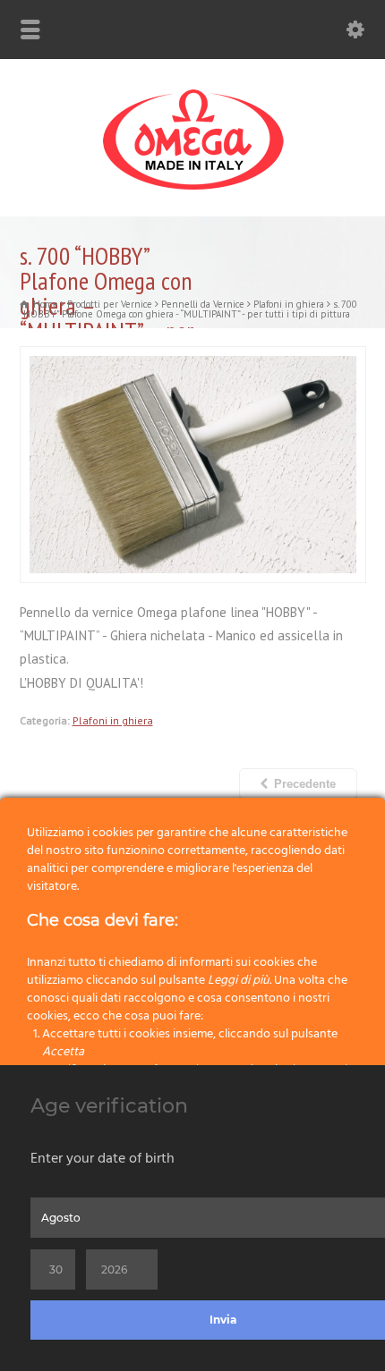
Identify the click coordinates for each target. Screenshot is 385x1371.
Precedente (305, 784)
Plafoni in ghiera (113, 720)
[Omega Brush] (192, 190)
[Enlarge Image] (192, 357)
